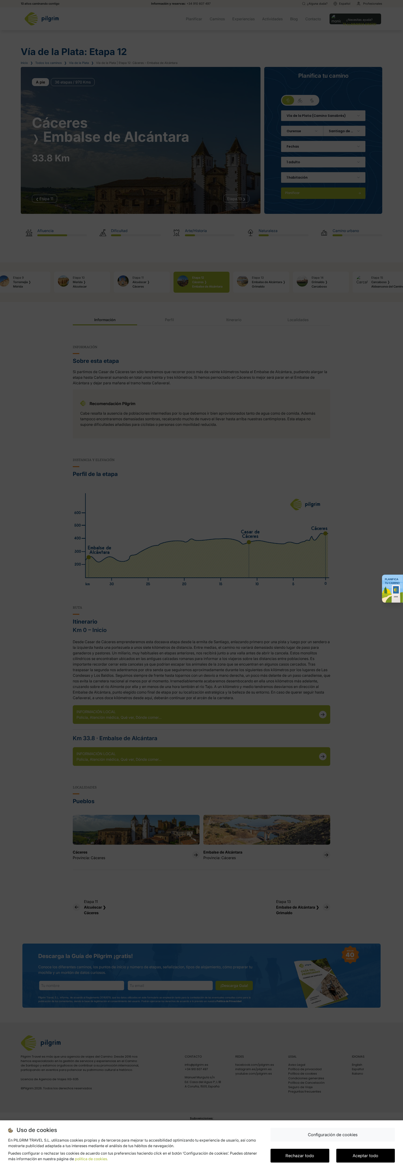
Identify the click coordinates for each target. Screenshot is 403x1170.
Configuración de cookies (333, 1134)
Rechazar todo (299, 1155)
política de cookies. (91, 1158)
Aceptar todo (365, 1155)
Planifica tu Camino (392, 581)
